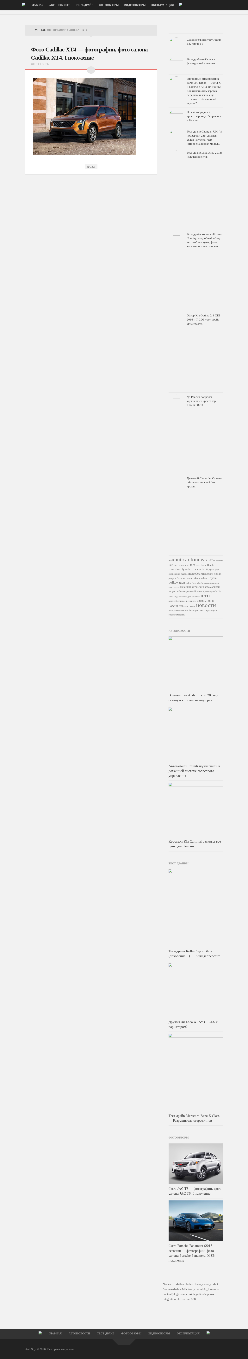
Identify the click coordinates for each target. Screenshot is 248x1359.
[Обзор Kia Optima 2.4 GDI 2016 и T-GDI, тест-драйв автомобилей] (176, 352)
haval (204, 565)
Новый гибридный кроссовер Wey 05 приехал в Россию (204, 116)
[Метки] (214, 29)
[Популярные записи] (196, 29)
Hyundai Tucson (191, 569)
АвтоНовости (60, 5)
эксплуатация (208, 610)
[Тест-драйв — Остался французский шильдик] (176, 64)
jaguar (211, 569)
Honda (210, 564)
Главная (37, 5)
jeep (217, 569)
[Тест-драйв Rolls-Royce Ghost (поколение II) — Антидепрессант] (196, 907)
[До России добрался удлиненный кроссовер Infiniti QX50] (176, 433)
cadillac (219, 560)
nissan (217, 573)
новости (206, 605)
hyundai (174, 569)
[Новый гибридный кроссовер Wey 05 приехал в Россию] (176, 117)
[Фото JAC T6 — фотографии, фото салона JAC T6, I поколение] (196, 1163)
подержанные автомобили (181, 610)
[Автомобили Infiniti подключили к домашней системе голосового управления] (196, 734)
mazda (184, 574)
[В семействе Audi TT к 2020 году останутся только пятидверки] (196, 663)
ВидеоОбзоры (135, 5)
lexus (177, 573)
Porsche (181, 578)
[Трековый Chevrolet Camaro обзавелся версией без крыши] (176, 514)
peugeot (172, 578)
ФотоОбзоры (109, 5)
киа (181, 606)
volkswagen (177, 582)
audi (171, 560)
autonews (196, 559)
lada (171, 573)
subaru (204, 578)
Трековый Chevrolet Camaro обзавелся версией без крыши (204, 482)
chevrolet (184, 564)
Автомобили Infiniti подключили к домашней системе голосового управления (194, 771)
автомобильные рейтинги (182, 601)
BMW (211, 560)
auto (179, 559)
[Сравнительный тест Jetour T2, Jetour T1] (176, 45)
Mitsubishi (207, 573)
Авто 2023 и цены (200, 583)
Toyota (212, 578)
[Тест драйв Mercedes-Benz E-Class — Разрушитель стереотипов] (196, 1072)
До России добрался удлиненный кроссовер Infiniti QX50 (201, 401)
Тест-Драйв (84, 5)
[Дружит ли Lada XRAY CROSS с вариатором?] (196, 990)
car (171, 565)
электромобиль (177, 614)
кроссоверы (189, 606)
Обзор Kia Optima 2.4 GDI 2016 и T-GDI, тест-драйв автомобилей (203, 319)
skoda (197, 578)
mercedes (194, 573)
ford (192, 564)
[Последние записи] (178, 29)
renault (189, 578)
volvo (188, 583)
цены (197, 610)
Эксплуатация (162, 5)
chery (176, 565)
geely (198, 565)
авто (204, 595)
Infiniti (205, 569)
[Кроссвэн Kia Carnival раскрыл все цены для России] (196, 810)
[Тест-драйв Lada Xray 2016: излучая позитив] (176, 189)
